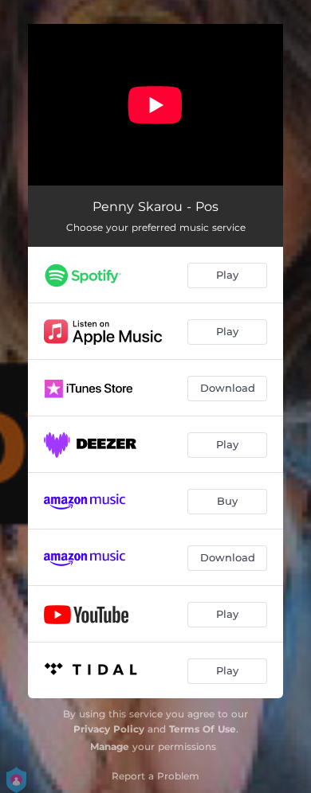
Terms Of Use (202, 729)
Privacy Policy (108, 729)
